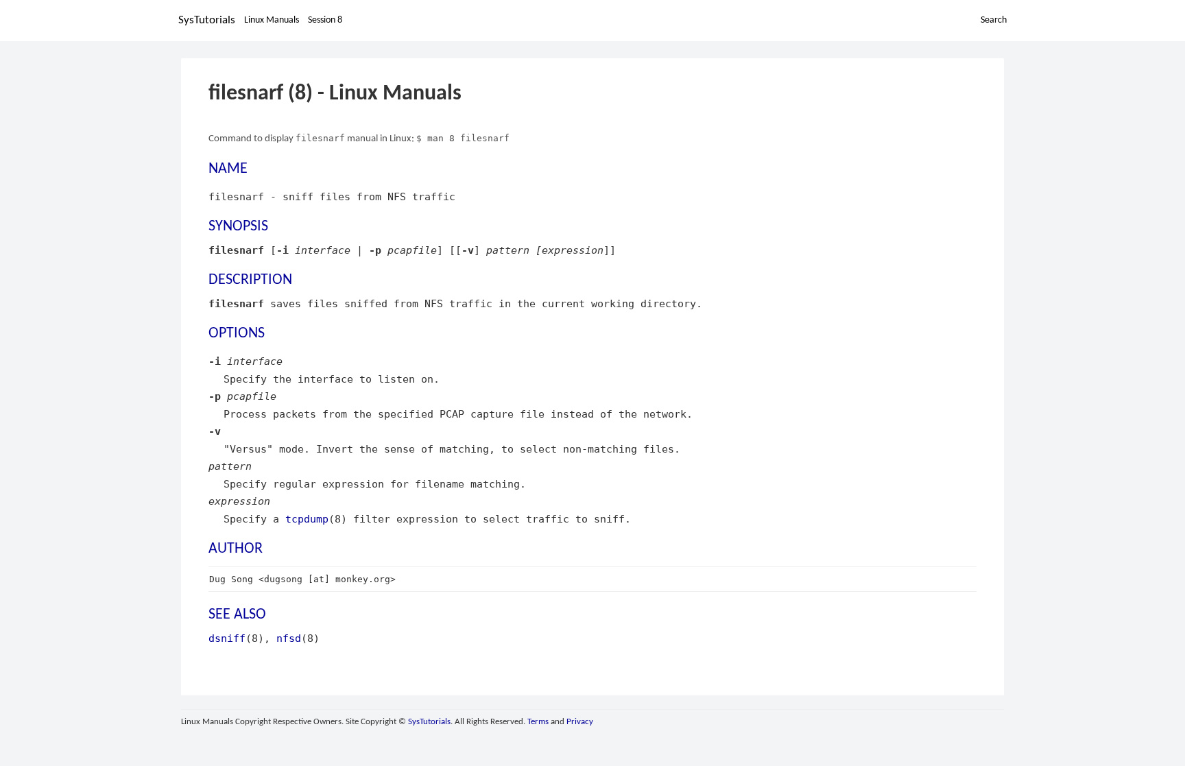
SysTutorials (206, 20)
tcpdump (306, 519)
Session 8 (325, 20)
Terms (538, 721)
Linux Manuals (271, 20)
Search (994, 20)
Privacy (579, 721)
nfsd (288, 638)
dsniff (227, 638)
